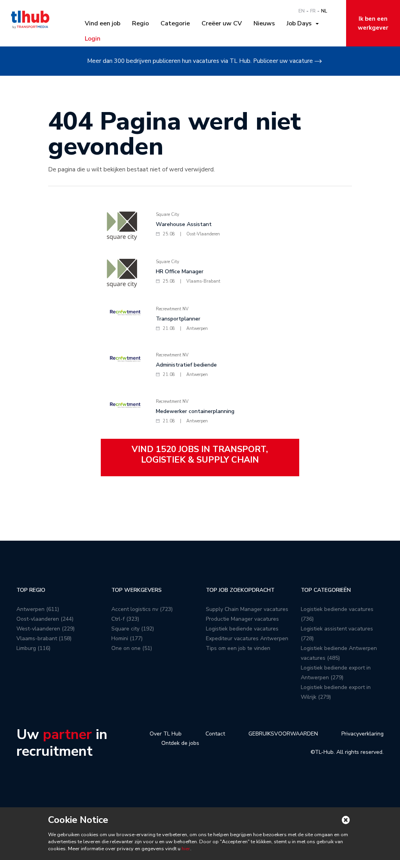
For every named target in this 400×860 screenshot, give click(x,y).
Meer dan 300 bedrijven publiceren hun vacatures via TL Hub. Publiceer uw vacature (200, 61)
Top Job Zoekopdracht (240, 590)
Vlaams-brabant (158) (43, 638)
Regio (140, 23)
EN (301, 11)
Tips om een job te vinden (238, 648)
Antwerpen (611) (37, 609)
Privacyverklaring (362, 733)
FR (313, 11)
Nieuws (264, 23)
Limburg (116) (33, 648)
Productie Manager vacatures (242, 619)
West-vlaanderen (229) (45, 628)
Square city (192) (132, 628)
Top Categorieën (326, 590)
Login (92, 38)
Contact (215, 733)
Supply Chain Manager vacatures (247, 609)
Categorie (175, 23)
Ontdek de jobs (180, 743)
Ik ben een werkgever (373, 23)
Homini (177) (127, 638)
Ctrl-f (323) (125, 619)
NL (324, 11)
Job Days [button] (301, 23)
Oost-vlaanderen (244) (44, 619)
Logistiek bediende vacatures (242, 628)
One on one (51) (131, 648)
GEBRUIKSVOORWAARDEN (283, 733)
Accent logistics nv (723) (142, 609)
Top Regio (30, 590)
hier (185, 848)
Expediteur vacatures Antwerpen (247, 638)
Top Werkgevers (136, 590)
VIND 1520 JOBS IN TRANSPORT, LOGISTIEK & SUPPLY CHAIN (200, 454)
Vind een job (102, 23)
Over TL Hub (166, 733)
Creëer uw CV (222, 23)
